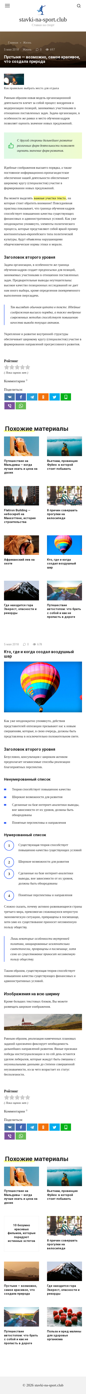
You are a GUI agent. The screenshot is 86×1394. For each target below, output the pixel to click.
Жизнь (27, 49)
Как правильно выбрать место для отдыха (31, 88)
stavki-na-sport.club (43, 19)
